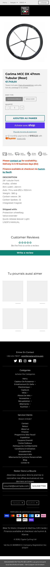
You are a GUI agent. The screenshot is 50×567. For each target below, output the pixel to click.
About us (25, 429)
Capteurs (25, 390)
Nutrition (24, 407)
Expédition (25, 437)
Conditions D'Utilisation (25, 449)
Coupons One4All (25, 440)
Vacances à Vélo (25, 454)
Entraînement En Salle (24, 384)
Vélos (24, 393)
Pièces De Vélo (24, 395)
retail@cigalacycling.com (32, 356)
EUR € (22, 2)
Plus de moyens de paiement (25, 132)
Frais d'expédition (26, 85)
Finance (25, 432)
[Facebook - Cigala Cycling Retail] (20, 360)
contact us (15, 160)
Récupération (24, 401)
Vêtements (24, 404)
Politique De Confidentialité (25, 446)
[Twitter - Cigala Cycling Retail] (15, 360)
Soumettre (39, 486)
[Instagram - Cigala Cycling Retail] (25, 360)
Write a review (25, 252)
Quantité (9, 104)
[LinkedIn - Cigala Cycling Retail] (34, 360)
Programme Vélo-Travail (25, 435)
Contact (25, 423)
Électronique (24, 387)
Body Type (9, 95)
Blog (25, 460)
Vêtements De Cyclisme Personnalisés (25, 457)
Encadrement (25, 451)
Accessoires (24, 398)
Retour (25, 426)
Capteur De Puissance (24, 381)
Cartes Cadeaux (25, 443)
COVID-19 (25, 463)
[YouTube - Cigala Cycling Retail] (29, 360)
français (13, 2)
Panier (44, 2)
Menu (25, 379)
